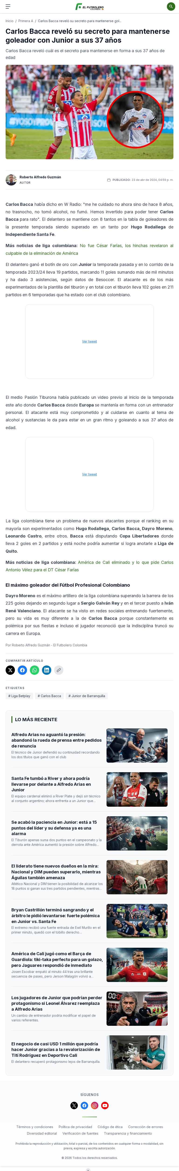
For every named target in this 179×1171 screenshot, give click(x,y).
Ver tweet (89, 341)
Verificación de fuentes (80, 1133)
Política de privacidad (75, 1127)
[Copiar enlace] (58, 670)
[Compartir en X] (10, 670)
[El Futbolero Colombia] (89, 6)
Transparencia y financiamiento (128, 1133)
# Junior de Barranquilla (87, 696)
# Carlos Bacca (49, 696)
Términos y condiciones (34, 1127)
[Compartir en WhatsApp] (34, 670)
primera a (25, 21)
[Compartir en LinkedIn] (46, 670)
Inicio (10, 21)
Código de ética (110, 1127)
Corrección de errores (145, 1127)
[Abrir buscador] (171, 6)
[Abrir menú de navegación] (8, 6)
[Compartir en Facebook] (22, 670)
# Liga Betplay (19, 696)
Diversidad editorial (42, 1133)
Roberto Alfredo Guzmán (40, 177)
